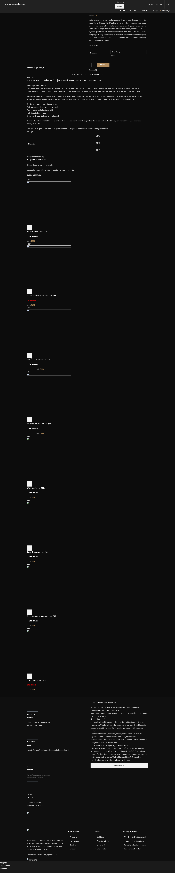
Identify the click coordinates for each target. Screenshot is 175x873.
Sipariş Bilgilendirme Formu (135, 845)
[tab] (75, 75)
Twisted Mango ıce (36, 680)
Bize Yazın (21, 4)
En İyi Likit (101, 845)
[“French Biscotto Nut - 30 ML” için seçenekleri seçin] (29, 291)
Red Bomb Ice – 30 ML (37, 552)
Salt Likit (100, 837)
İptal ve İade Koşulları (132, 849)
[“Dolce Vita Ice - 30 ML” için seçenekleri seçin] (29, 227)
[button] (119, 709)
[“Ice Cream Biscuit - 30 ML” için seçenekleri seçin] (29, 355)
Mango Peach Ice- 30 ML (39, 423)
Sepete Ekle (103, 65)
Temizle (113, 55)
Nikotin (93, 53)
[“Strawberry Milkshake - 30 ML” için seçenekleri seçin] (29, 612)
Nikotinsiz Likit (103, 841)
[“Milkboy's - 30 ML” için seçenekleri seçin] (29, 484)
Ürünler (73, 849)
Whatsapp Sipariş (11, 4)
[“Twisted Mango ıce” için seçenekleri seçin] (29, 676)
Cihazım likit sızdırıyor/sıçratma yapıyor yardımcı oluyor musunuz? (116, 734)
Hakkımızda (74, 841)
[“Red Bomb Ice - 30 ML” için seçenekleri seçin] (29, 548)
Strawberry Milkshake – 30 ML (41, 616)
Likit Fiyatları (102, 849)
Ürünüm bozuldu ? (98, 719)
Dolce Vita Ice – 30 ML (38, 231)
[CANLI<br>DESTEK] (32, 759)
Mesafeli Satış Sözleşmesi (134, 841)
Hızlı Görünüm (35, 227)
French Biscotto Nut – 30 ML (42, 295)
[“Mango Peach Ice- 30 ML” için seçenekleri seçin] (29, 419)
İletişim (73, 845)
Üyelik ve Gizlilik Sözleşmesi (135, 837)
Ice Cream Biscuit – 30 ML (40, 359)
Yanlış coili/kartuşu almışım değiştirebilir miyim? (109, 745)
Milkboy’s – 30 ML (36, 488)
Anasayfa (73, 837)
